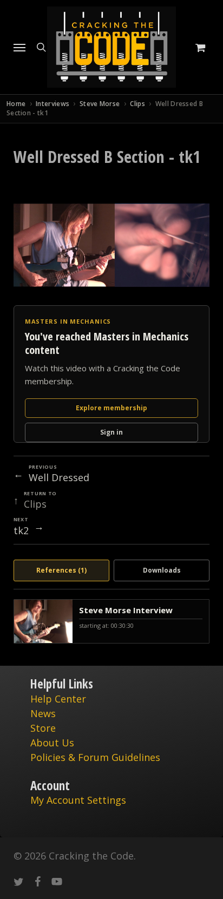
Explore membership (111, 407)
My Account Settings (78, 799)
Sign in (111, 432)
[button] (19, 47)
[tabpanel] (112, 621)
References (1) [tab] (61, 570)
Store (43, 727)
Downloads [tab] (162, 570)
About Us (52, 742)
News (43, 713)
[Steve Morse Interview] (111, 621)
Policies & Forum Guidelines (95, 757)
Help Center (58, 698)
